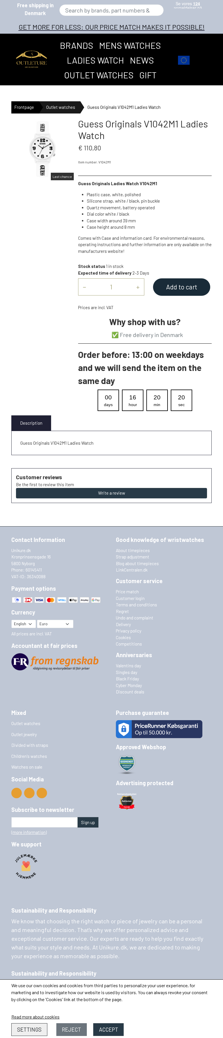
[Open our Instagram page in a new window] (42, 793)
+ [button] (138, 287)
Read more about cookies (35, 1016)
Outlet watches (99, 75)
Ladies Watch (95, 60)
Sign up (88, 822)
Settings (29, 1029)
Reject (71, 1029)
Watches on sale (26, 767)
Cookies (123, 637)
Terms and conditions (136, 604)
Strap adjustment (132, 556)
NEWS (142, 60)
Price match (127, 591)
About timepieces (133, 550)
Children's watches (29, 756)
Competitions (129, 643)
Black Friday (127, 678)
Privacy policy (128, 630)
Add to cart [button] (181, 287)
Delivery (123, 624)
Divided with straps (29, 745)
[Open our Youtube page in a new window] (16, 793)
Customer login (130, 598)
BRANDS (76, 45)
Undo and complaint (134, 617)
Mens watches (130, 45)
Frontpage (24, 107)
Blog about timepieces (137, 563)
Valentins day (128, 665)
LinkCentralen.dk (132, 569)
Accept (108, 1029)
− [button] (84, 287)
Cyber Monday (129, 685)
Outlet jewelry (24, 734)
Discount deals (130, 691)
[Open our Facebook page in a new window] (29, 793)
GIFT (148, 75)
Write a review (111, 492)
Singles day (126, 672)
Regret (122, 611)
